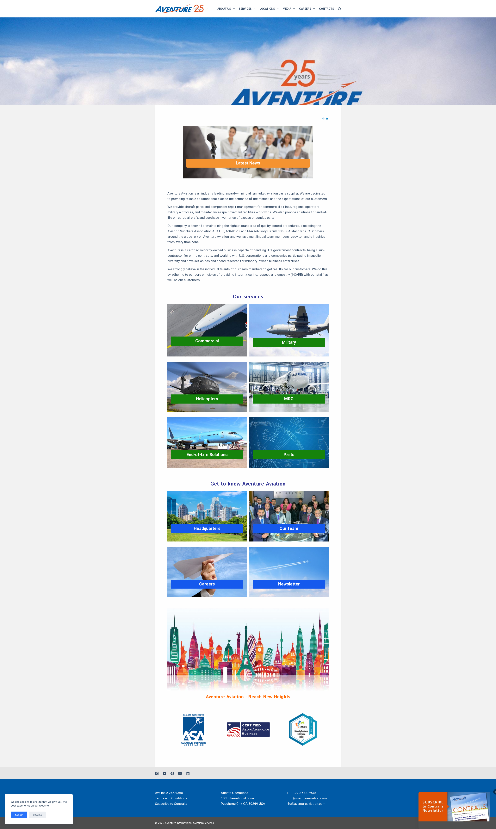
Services (245, 8)
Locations (267, 8)
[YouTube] (164, 773)
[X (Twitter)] (156, 773)
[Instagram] (180, 773)
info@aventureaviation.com (307, 798)
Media (287, 8)
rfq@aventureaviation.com (306, 804)
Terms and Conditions (171, 798)
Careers (305, 8)
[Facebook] (172, 773)
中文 (325, 119)
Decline (37, 815)
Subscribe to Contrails (171, 804)
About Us (224, 8)
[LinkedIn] (187, 773)
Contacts (326, 8)
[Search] (339, 8)
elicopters (207, 398)
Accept (19, 815)
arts (289, 454)
